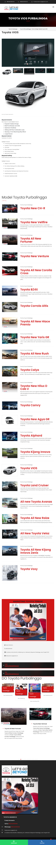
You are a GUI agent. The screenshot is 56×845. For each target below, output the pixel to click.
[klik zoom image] (10, 209)
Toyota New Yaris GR (34, 337)
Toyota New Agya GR (35, 419)
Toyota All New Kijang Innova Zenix (35, 551)
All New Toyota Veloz (34, 533)
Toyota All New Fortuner (30, 240)
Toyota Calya (29, 370)
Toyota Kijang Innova (35, 452)
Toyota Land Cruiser (34, 485)
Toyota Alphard (31, 435)
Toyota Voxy (29, 569)
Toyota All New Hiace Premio (35, 322)
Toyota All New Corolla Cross (36, 271)
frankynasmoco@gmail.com (41, 1)
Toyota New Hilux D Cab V (33, 387)
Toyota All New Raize (34, 518)
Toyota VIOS (28, 468)
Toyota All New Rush (34, 353)
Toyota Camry (30, 405)
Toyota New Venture (34, 256)
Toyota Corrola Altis (34, 306)
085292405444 (11, 1)
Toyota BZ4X (29, 289)
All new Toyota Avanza (36, 502)
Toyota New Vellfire (34, 222)
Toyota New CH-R (32, 208)
